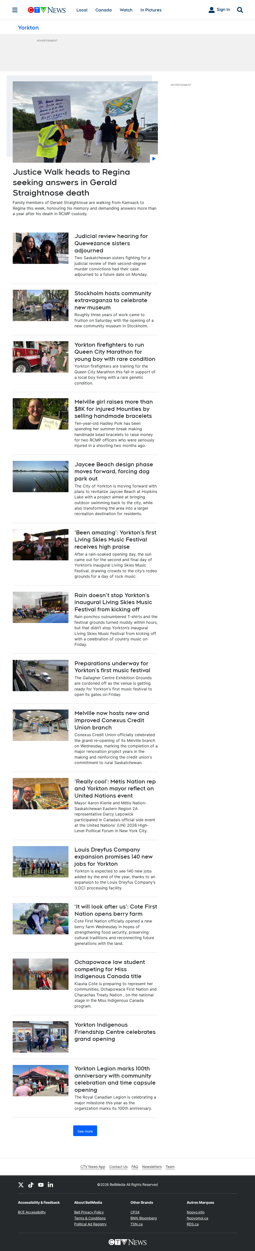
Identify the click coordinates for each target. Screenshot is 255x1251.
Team (170, 1166)
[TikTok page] (31, 1185)
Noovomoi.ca (197, 1218)
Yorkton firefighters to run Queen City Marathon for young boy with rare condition (114, 351)
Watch (126, 10)
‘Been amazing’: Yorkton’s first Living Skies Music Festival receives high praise (115, 539)
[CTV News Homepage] (46, 10)
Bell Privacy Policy (89, 1212)
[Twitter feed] (21, 1185)
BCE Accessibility (32, 1212)
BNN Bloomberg (143, 1218)
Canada (103, 10)
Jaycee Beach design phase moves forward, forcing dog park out (113, 471)
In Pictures (151, 10)
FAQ (134, 1166)
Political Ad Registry (90, 1224)
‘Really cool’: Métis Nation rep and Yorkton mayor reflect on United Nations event (115, 788)
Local (81, 10)
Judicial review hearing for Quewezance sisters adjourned (111, 243)
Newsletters (152, 1166)
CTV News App (92, 1166)
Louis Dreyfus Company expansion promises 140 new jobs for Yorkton (113, 856)
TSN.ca (136, 1224)
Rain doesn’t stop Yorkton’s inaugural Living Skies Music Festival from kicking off (113, 602)
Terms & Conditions (90, 1218)
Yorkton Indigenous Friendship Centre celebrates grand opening (115, 1031)
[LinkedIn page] (51, 1185)
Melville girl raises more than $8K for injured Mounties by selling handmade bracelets (113, 408)
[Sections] (15, 10)
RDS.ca (193, 1224)
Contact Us (118, 1166)
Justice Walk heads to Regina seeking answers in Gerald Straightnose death (71, 182)
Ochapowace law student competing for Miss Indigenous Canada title (109, 969)
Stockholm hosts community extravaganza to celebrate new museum (112, 300)
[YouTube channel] (41, 1185)
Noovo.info (195, 1212)
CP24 (134, 1212)
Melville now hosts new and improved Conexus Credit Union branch (111, 720)
